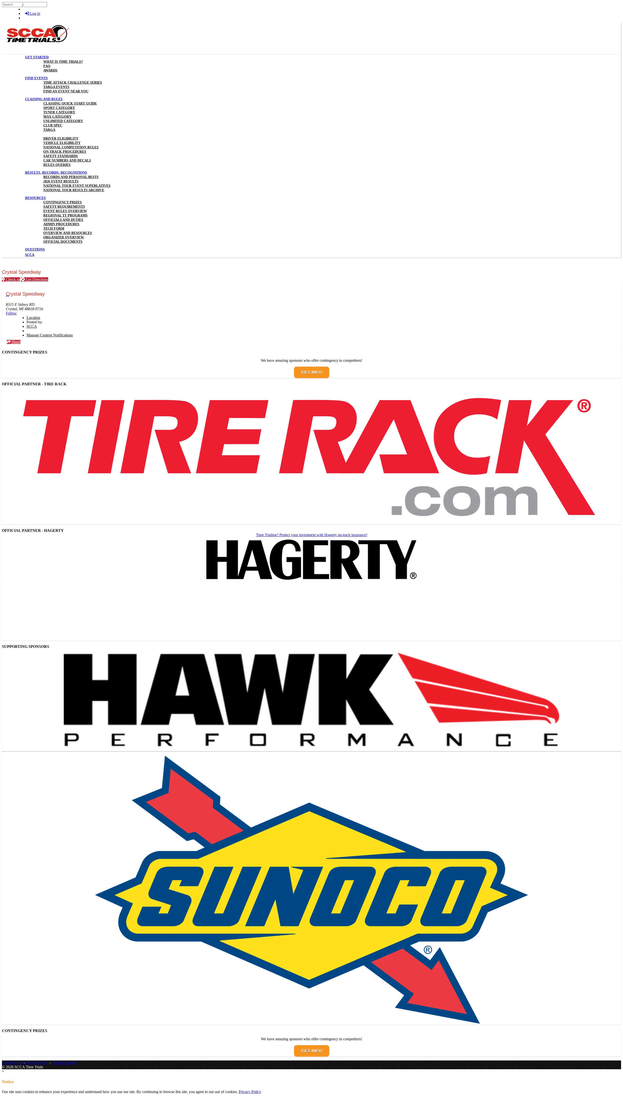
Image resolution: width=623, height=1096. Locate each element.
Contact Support (63, 1062)
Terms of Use (12, 1062)
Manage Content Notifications (50, 335)
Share (15, 342)
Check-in (12, 279)
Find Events (36, 78)
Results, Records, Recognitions (56, 172)
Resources (35, 198)
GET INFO (311, 372)
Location (33, 318)
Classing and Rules (44, 99)
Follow (11, 313)
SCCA (32, 326)
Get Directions (36, 279)
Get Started (37, 57)
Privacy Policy (37, 1062)
